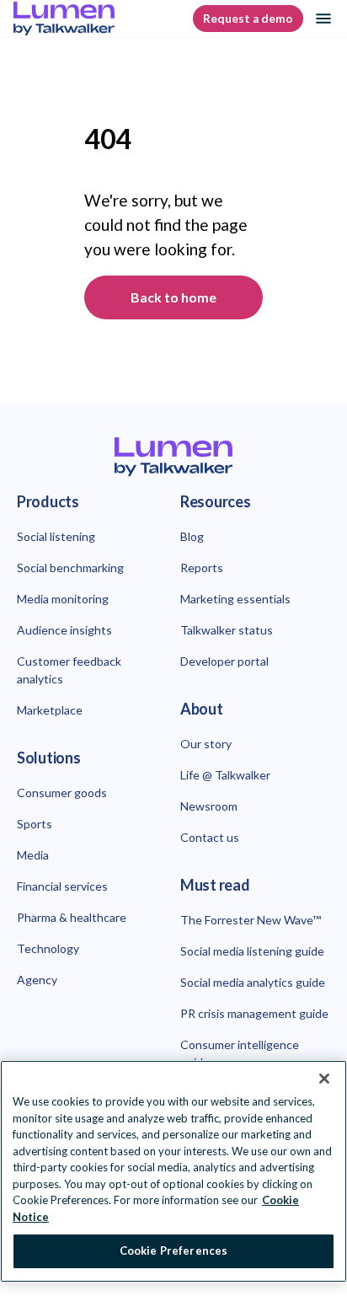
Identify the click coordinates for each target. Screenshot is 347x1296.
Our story (206, 743)
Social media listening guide (252, 951)
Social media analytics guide (252, 982)
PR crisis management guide (254, 1013)
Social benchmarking (70, 567)
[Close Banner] (324, 1078)
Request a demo (248, 18)
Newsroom (209, 806)
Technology (48, 948)
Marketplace (50, 710)
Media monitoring (63, 599)
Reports (201, 567)
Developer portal (224, 661)
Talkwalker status (226, 630)
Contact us (209, 837)
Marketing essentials (235, 599)
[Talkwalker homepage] (173, 457)
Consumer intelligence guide (239, 1053)
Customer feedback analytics (69, 670)
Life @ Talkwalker (225, 775)
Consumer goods (62, 792)
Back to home (173, 297)
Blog (192, 536)
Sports (34, 824)
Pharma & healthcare (71, 917)
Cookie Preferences (173, 1250)
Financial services (62, 886)
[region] (173, 1171)
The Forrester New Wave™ (250, 920)
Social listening (56, 536)
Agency (37, 979)
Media (33, 855)
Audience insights (64, 630)
